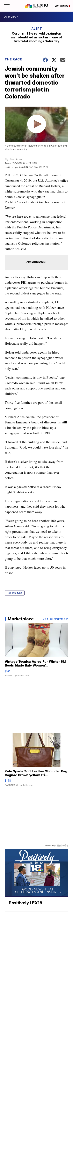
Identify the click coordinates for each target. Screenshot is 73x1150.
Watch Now (62, 6)
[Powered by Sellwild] (62, 845)
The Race (14, 59)
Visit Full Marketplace (55, 618)
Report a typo (14, 592)
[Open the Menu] (6, 6)
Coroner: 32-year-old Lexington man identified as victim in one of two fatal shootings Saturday (36, 37)
